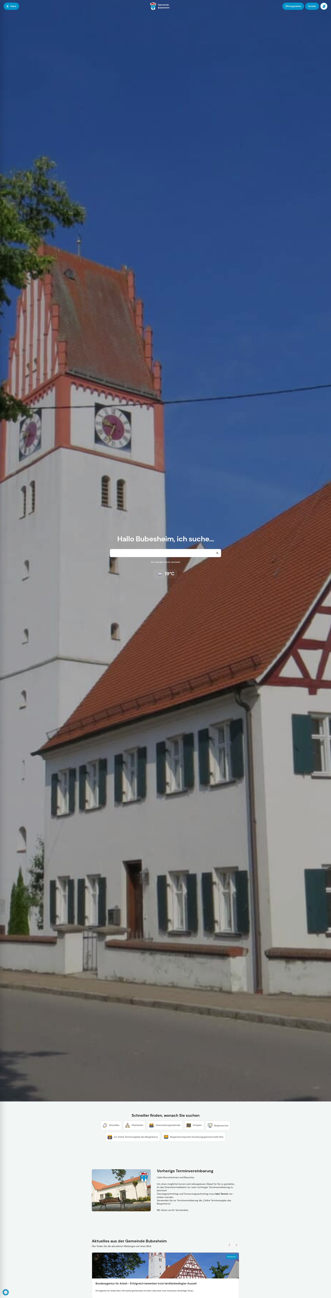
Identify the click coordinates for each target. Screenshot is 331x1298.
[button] (5, 1292)
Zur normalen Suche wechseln (165, 562)
